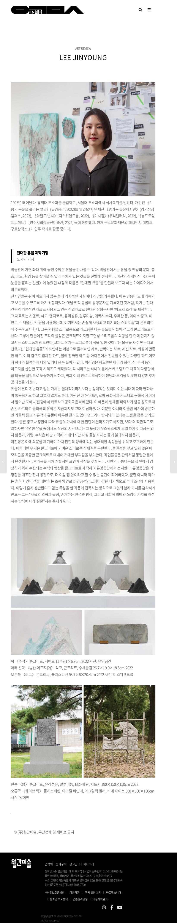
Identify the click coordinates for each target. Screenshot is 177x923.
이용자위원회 (100, 899)
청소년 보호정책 (60, 899)
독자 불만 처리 (93, 892)
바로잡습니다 (113, 892)
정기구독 (61, 864)
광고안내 (74, 864)
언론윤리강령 (82, 899)
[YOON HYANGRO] (3, 461)
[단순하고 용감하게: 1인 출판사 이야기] (173, 461)
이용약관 (74, 892)
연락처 (49, 864)
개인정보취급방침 (55, 892)
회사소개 (88, 864)
